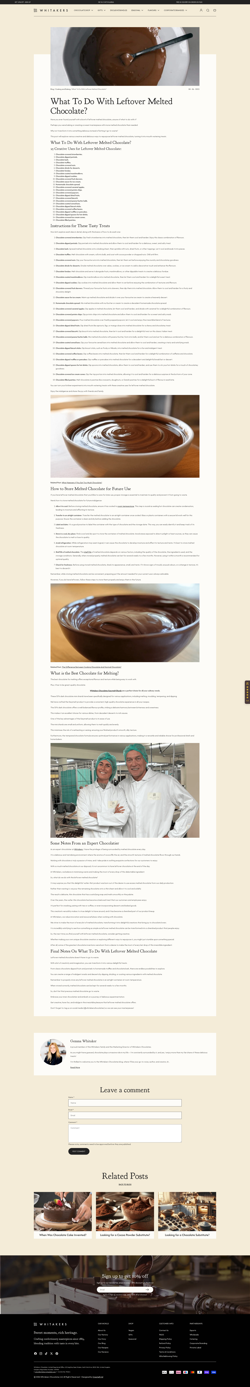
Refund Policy (165, 1343)
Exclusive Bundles (118, 10)
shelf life (87, 552)
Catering (193, 1339)
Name (71, 1097)
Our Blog (101, 1343)
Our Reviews (103, 1351)
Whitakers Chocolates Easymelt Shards (106, 690)
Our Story (102, 1339)
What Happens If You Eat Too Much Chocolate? (82, 482)
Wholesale (194, 1334)
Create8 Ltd (98, 1377)
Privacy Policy (165, 1347)
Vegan (131, 1330)
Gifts (131, 1334)
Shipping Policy (165, 1339)
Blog (52, 89)
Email (71, 1110)
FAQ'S (161, 1334)
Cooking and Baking (62, 89)
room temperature (126, 506)
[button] (247, 692)
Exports (193, 1330)
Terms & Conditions (167, 1351)
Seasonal (132, 1339)
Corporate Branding (198, 1343)
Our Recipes (103, 1347)
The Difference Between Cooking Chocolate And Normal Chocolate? (91, 667)
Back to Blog (125, 1184)
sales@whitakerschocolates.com (45, 1372)
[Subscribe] (147, 1289)
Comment (72, 1122)
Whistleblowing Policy (168, 1356)
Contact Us (163, 1330)
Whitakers (78, 849)
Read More (75, 1067)
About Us (101, 1330)
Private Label (195, 1347)
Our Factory (103, 1334)
